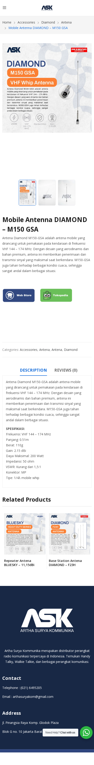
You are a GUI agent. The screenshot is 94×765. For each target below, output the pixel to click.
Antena (44, 349)
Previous (8, 110)
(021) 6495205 (31, 688)
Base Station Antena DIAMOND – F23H (65, 563)
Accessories (28, 349)
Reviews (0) (65, 370)
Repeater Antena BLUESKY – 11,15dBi (19, 563)
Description (33, 370)
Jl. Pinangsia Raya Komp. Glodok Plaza (30, 722)
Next (86, 110)
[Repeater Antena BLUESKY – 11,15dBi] (24, 534)
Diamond (71, 349)
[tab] (33, 371)
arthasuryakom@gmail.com (33, 696)
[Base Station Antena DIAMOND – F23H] (69, 534)
